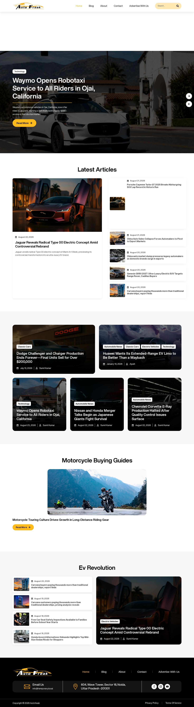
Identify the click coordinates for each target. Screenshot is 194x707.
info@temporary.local (43, 688)
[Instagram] (160, 686)
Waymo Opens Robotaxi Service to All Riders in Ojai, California (38, 414)
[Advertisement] (79, 31)
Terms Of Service (173, 703)
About (103, 6)
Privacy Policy (151, 703)
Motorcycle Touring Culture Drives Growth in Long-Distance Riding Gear (61, 519)
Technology (19, 71)
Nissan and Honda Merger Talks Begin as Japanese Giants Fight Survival (94, 414)
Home (79, 6)
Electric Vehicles (150, 347)
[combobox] (165, 6)
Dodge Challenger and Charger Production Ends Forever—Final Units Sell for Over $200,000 (50, 357)
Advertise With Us (138, 6)
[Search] (178, 6)
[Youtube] (167, 686)
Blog (91, 6)
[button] (189, 104)
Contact (118, 6)
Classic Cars (24, 347)
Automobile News (113, 347)
